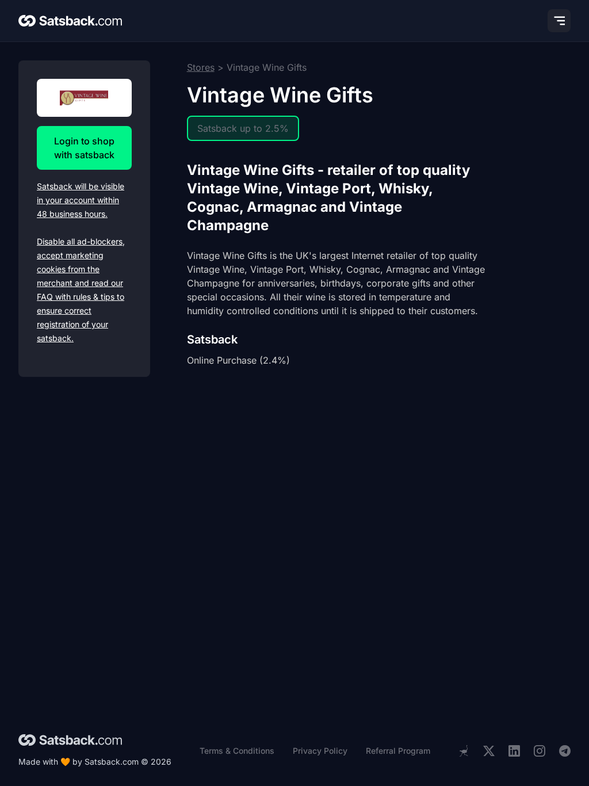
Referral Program (398, 751)
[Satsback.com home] (70, 20)
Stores (201, 67)
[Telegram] (565, 751)
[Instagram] (539, 751)
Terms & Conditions (237, 751)
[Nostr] (463, 751)
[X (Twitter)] (489, 751)
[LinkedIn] (514, 751)
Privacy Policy (320, 751)
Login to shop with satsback (84, 148)
